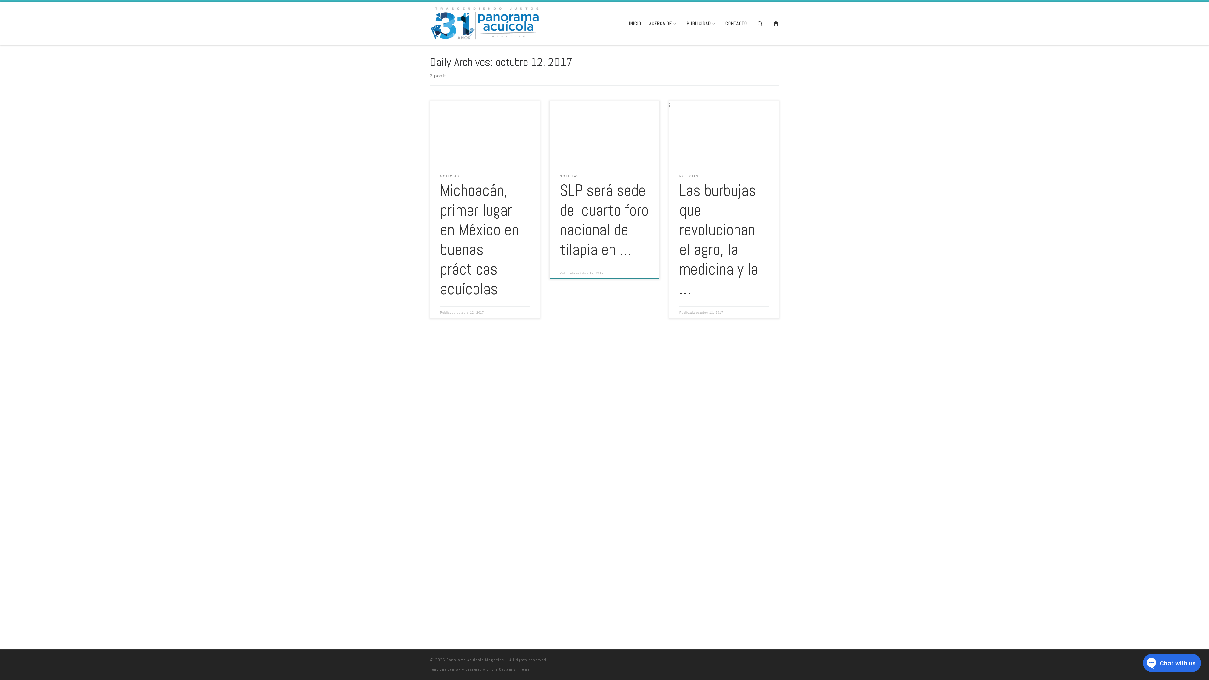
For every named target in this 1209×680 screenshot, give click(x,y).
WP (458, 669)
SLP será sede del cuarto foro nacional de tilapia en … (604, 220)
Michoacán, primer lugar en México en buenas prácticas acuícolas (479, 239)
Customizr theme (514, 669)
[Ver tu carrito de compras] (776, 23)
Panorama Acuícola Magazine (475, 660)
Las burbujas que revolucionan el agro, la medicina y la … (718, 239)
